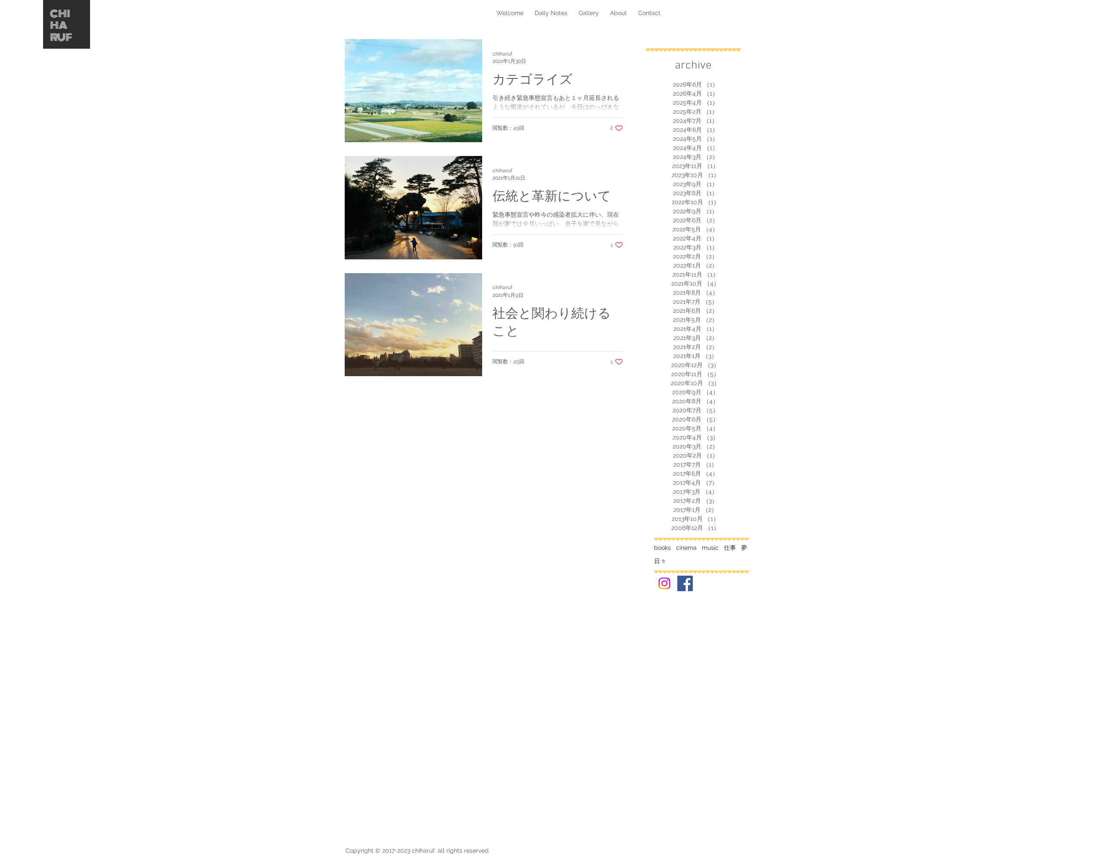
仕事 (730, 547)
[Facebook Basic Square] (685, 583)
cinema (686, 547)
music (710, 547)
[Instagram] (664, 583)
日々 (660, 561)
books (662, 547)
